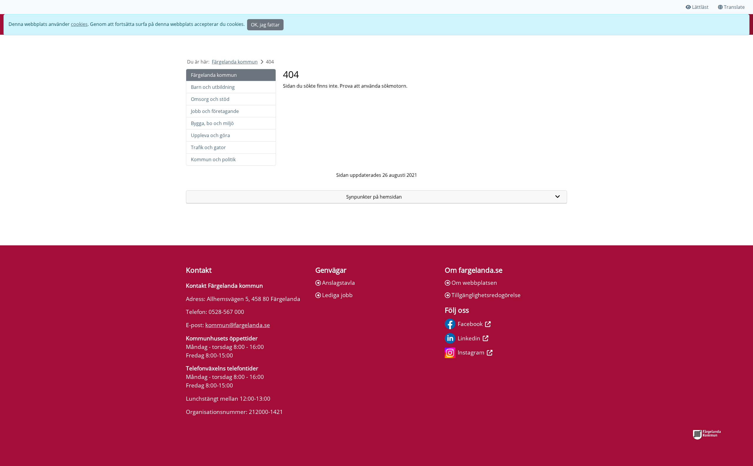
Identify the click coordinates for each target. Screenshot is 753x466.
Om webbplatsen (474, 283)
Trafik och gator (208, 147)
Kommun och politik (213, 159)
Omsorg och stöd (210, 99)
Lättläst (700, 7)
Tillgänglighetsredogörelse (486, 295)
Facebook (470, 324)
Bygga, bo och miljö (212, 123)
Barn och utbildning (213, 87)
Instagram (471, 352)
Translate (734, 7)
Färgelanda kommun (235, 62)
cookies (79, 24)
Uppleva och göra (210, 135)
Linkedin (469, 338)
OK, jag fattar (265, 24)
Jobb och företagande (215, 111)
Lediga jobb (337, 295)
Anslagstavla (338, 283)
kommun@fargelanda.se (237, 325)
